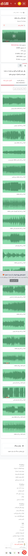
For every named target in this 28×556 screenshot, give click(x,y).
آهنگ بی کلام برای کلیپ (19, 513)
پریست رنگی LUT (20, 494)
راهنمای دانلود (21, 539)
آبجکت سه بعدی (20, 500)
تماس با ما (22, 530)
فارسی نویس (21, 519)
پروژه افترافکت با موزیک (19, 468)
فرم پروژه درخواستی (20, 533)
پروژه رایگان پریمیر (20, 510)
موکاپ (22, 497)
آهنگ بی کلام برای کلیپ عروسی (19, 88)
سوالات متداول (21, 542)
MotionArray (14, 45)
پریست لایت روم (20, 488)
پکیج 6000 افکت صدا (19, 516)
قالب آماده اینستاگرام (19, 480)
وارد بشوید (10, 451)
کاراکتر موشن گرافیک (19, 477)
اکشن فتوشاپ (21, 491)
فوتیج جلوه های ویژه (19, 474)
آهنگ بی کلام (20, 25)
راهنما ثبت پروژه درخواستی (18, 536)
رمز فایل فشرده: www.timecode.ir (20, 82)
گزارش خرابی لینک (7, 80)
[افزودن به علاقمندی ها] (4, 25)
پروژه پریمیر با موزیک (19, 471)
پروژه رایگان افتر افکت (19, 507)
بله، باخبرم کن (14, 280)
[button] (14, 36)
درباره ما (22, 527)
